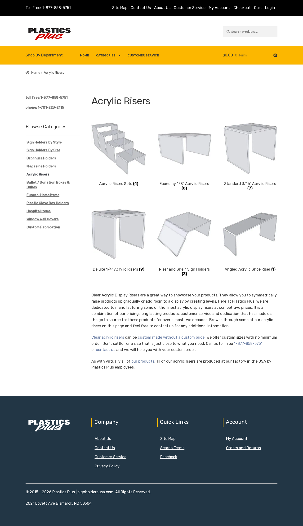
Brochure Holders (41, 158)
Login (270, 7)
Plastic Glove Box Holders (48, 203)
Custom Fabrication (43, 227)
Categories (106, 55)
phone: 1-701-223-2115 (45, 108)
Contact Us (141, 7)
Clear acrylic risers (107, 337)
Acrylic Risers (38, 174)
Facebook (168, 457)
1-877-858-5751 (248, 343)
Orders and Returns (243, 448)
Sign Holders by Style (44, 142)
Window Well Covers (43, 219)
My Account (219, 7)
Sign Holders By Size (43, 150)
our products (142, 361)
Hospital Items (39, 211)
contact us (105, 349)
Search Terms (172, 448)
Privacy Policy (107, 466)
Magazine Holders (41, 166)
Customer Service (189, 7)
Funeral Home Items (43, 195)
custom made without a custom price (171, 337)
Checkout (242, 7)
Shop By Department (44, 55)
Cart (258, 7)
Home (84, 55)
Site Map (119, 7)
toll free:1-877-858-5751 (47, 98)
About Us (162, 7)
